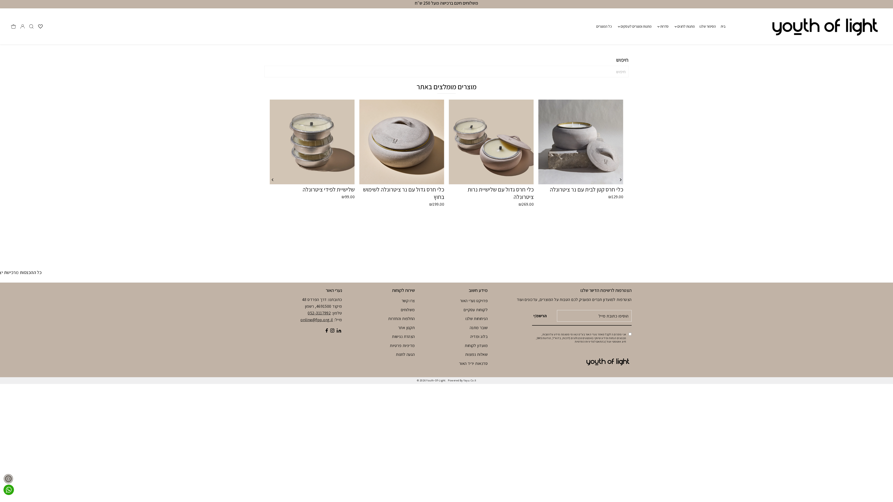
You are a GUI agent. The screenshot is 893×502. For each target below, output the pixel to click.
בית (723, 26)
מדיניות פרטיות (402, 345)
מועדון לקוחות (476, 345)
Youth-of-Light (435, 380)
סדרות (664, 26)
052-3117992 (319, 313)
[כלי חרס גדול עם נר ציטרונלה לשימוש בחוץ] (401, 141)
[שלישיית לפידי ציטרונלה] (312, 141)
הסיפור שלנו (708, 26)
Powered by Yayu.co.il (462, 380)
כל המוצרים (604, 26)
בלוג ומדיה (479, 336)
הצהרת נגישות (403, 336)
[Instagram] (332, 331)
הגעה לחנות (405, 354)
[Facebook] (327, 331)
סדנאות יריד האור (473, 363)
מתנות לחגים (686, 26)
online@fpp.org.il (316, 319)
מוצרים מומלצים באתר (446, 86)
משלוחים (408, 309)
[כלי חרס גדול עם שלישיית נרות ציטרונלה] (491, 141)
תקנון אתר (406, 327)
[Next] (620, 180)
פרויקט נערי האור (474, 300)
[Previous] (272, 180)
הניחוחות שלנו (476, 318)
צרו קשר (408, 300)
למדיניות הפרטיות (585, 341)
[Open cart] (13, 26)
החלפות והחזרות (401, 318)
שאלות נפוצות (476, 354)
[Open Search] (31, 26)
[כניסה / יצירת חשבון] (22, 26)
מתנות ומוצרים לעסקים (636, 26)
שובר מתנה (479, 327)
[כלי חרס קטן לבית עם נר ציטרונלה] (580, 141)
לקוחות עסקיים (475, 309)
